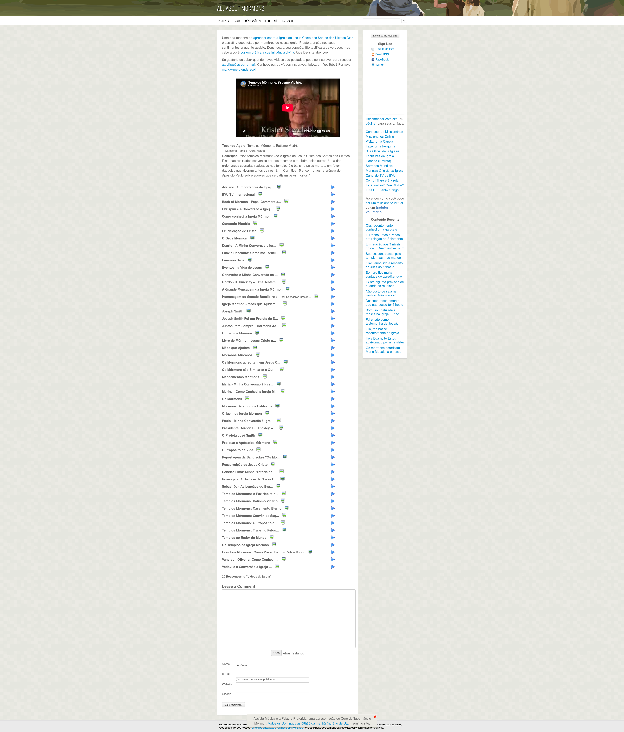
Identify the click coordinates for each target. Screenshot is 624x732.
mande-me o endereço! (239, 69)
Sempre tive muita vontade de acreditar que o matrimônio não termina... (384, 278)
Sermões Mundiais (379, 165)
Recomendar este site (381, 118)
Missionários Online (380, 136)
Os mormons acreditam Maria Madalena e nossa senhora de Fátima (383, 351)
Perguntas (224, 21)
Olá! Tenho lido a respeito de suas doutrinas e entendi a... (384, 267)
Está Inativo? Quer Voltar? (385, 185)
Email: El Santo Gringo (382, 190)
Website (227, 684)
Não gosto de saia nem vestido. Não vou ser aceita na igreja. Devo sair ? (384, 297)
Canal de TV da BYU (381, 175)
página (370, 123)
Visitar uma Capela (379, 141)
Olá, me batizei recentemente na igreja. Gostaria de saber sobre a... (383, 334)
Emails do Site (385, 49)
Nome (226, 663)
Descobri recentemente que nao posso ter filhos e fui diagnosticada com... (384, 304)
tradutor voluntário (377, 209)
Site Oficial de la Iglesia (382, 151)
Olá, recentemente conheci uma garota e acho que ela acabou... (382, 229)
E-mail (226, 673)
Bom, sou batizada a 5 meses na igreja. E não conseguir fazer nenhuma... (382, 316)
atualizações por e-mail (238, 64)
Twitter (379, 64)
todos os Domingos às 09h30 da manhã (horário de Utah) (309, 723)
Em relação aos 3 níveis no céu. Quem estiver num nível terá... (385, 248)
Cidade (226, 693)
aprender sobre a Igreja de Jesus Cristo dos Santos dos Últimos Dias (303, 37)
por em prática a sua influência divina (267, 52)
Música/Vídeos (253, 21)
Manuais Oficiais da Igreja (384, 170)
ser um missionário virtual (384, 202)
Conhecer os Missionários (384, 131)
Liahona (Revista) (378, 160)
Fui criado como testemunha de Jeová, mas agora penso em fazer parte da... (382, 325)
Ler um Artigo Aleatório (385, 35)
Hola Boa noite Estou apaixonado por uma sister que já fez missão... (385, 342)
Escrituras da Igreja (380, 155)
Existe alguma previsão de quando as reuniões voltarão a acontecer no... (385, 285)
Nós (276, 21)
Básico (237, 21)
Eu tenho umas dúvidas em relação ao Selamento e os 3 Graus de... (384, 238)
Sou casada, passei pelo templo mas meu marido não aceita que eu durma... (383, 259)
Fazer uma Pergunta (380, 146)
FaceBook (382, 59)
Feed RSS (382, 54)
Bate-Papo (287, 21)
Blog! (267, 21)
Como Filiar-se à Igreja (382, 180)
